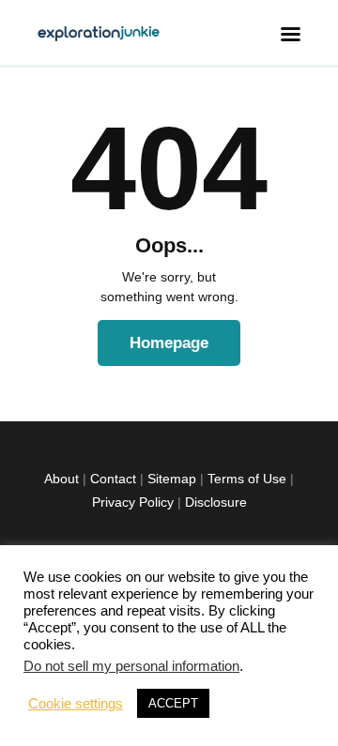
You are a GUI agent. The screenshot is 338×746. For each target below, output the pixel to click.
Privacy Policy (133, 502)
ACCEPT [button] (173, 703)
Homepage (169, 343)
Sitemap (171, 478)
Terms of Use (246, 478)
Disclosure (216, 502)
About (61, 478)
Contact (113, 478)
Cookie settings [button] (75, 703)
